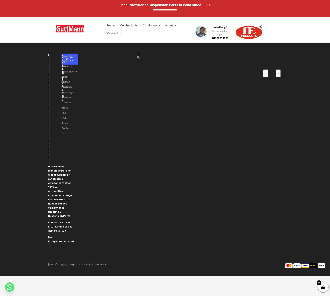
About (169, 25)
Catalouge (150, 25)
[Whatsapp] (9, 287)
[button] (151, 25)
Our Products (129, 25)
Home (111, 25)
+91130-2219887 (63, 77)
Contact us (114, 33)
